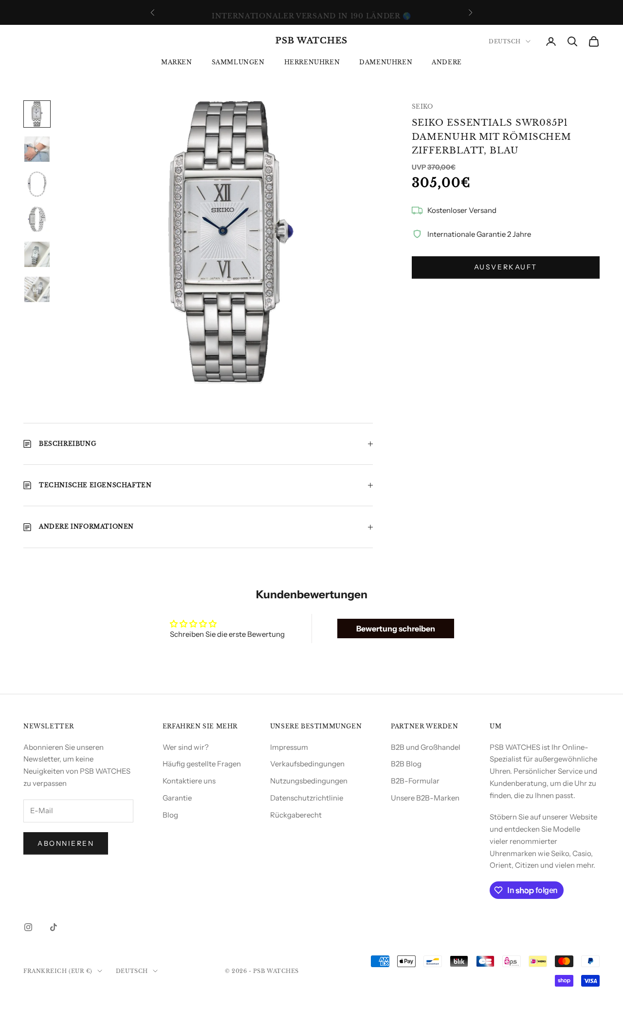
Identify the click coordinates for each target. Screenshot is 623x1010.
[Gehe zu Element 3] (37, 184)
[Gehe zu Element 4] (37, 219)
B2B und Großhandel (425, 747)
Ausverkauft (505, 267)
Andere (447, 62)
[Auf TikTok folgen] (53, 927)
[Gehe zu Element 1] (37, 114)
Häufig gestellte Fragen (202, 763)
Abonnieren (65, 843)
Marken (176, 62)
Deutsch (505, 41)
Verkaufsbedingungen (307, 763)
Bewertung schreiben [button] (395, 628)
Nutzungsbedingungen (309, 780)
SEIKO (422, 106)
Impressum (289, 747)
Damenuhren (385, 62)
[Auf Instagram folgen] (28, 927)
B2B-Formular (415, 780)
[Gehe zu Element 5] (37, 254)
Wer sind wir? (186, 747)
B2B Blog (406, 763)
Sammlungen (238, 62)
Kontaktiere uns (189, 780)
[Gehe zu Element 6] (37, 289)
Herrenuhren (312, 62)
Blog (170, 814)
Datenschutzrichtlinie (306, 797)
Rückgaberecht (296, 814)
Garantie (177, 797)
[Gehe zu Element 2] (37, 149)
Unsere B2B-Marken (425, 797)
